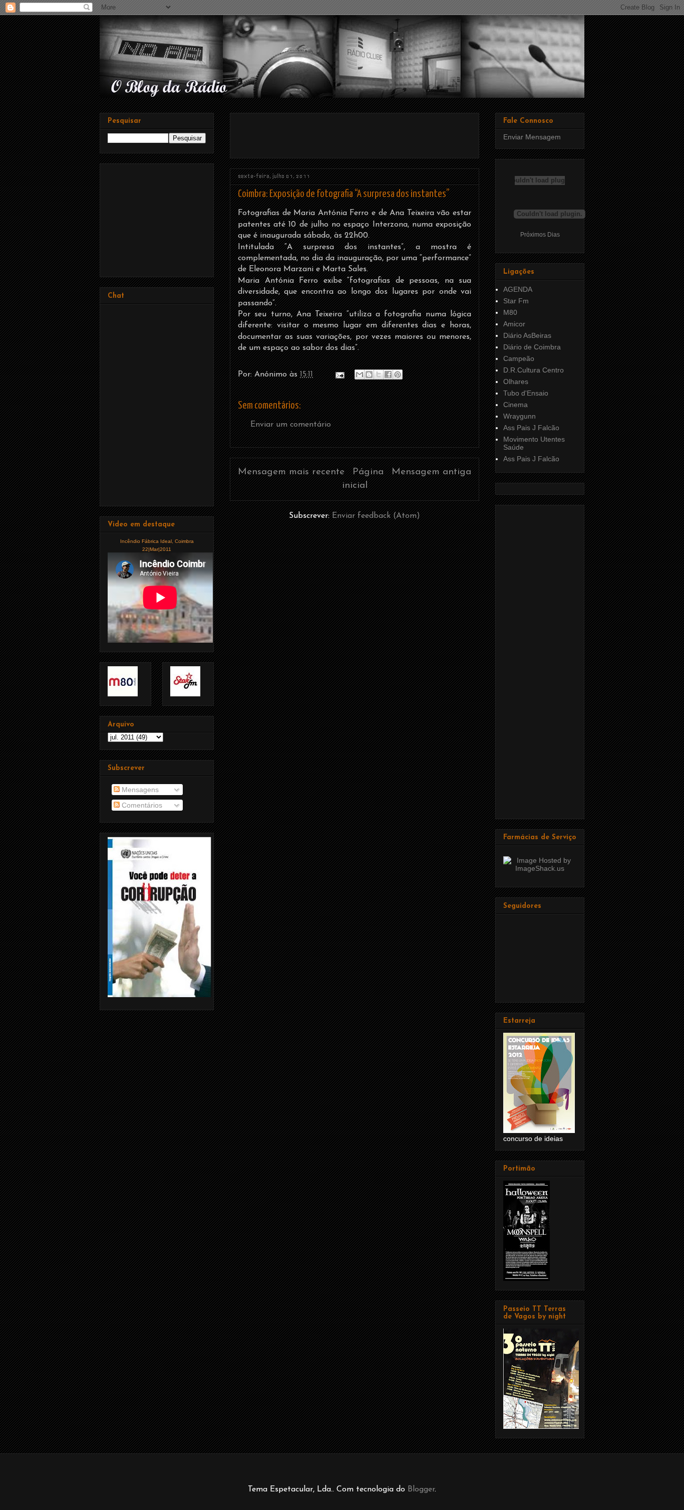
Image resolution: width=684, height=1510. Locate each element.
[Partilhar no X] (379, 374)
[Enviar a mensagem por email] (360, 374)
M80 (510, 312)
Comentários (141, 805)
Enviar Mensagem (532, 137)
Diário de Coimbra (532, 347)
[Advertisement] (355, 132)
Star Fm (516, 301)
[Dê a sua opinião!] (369, 374)
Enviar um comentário (290, 425)
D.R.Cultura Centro (533, 370)
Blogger (421, 1489)
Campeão (518, 358)
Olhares (515, 382)
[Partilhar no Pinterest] (398, 374)
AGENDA (517, 289)
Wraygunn (519, 416)
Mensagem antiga (431, 472)
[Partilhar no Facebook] (388, 374)
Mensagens (139, 790)
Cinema (515, 405)
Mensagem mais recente (291, 472)
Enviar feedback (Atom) (376, 516)
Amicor (514, 324)
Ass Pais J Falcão (531, 428)
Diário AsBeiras (527, 335)
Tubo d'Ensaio (525, 393)
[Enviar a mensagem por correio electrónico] (339, 374)
